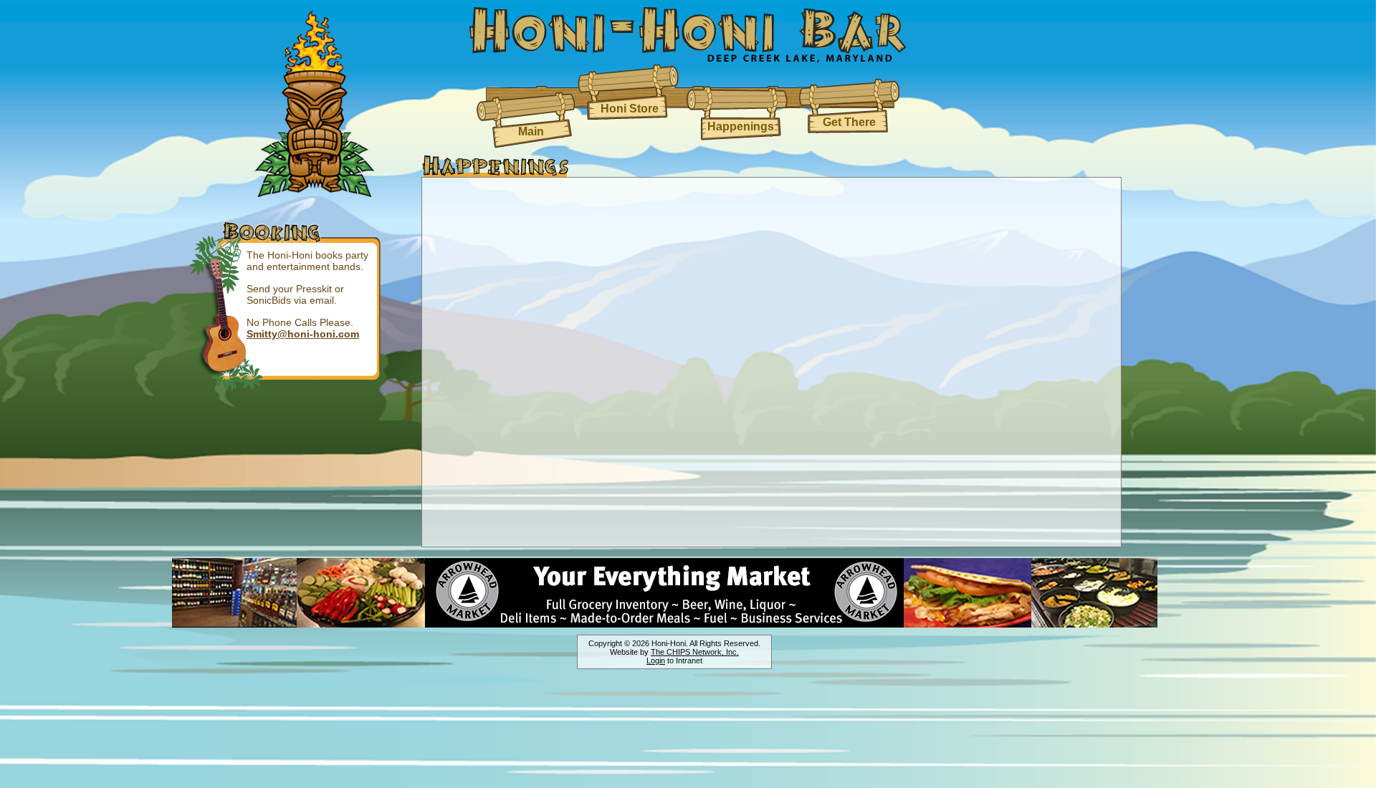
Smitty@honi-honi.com (303, 334)
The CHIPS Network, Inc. (695, 652)
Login (655, 660)
